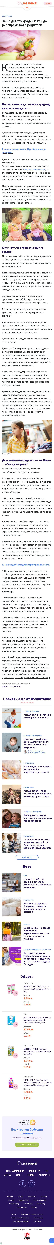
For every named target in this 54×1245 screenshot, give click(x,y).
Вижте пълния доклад (34, 169)
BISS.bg (34, 1207)
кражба (5, 687)
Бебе (25, 876)
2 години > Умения (31, 711)
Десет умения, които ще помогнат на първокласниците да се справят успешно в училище (37, 933)
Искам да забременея (15, 1171)
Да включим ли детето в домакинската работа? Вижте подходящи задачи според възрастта (37, 844)
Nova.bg (11, 1200)
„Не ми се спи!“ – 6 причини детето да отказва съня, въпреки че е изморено (38, 883)
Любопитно (44, 1175)
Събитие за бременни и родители (37, 950)
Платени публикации (21, 1221)
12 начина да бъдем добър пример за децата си (25, 564)
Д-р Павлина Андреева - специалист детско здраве (36, 752)
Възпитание (7, 16)
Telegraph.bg (14, 1203)
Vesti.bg (44, 1196)
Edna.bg (10, 1196)
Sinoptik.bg (28, 1203)
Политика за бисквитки (20, 1218)
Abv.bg (20, 1196)
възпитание (15, 687)
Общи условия (37, 1229)
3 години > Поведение (33, 736)
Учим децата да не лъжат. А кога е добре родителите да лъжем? (38, 769)
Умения (27, 925)
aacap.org (26, 684)
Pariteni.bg (41, 1203)
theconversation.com (16, 684)
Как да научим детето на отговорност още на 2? (37, 716)
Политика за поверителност (32, 1214)
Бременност (29, 900)
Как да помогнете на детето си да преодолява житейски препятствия (37, 793)
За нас (13, 1214)
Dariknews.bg (24, 1200)
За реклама (38, 1218)
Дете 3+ (19, 1175)
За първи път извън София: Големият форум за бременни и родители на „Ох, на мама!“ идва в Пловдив (37, 959)
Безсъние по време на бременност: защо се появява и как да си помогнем (35, 908)
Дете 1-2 (7, 1175)
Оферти (27, 976)
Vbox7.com (32, 1196)
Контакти (37, 1221)
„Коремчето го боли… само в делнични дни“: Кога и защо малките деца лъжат (36, 743)
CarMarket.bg (22, 1207)
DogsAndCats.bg (40, 1200)
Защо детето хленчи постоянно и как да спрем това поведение (38, 818)
